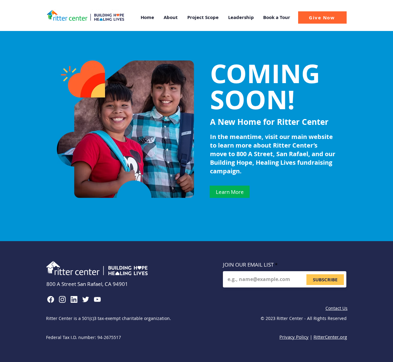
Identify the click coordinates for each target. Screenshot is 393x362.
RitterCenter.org (330, 337)
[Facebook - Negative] (50, 299)
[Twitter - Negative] (85, 299)
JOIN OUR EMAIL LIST (248, 264)
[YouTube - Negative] (97, 299)
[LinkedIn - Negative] (74, 299)
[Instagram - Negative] (62, 299)
